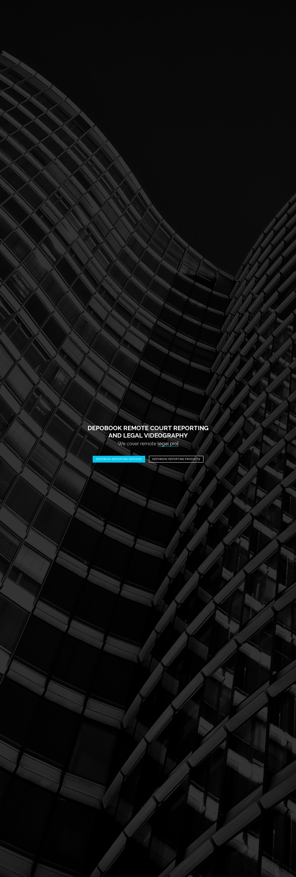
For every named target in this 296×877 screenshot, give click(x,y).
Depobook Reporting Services (119, 459)
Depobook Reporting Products (176, 459)
